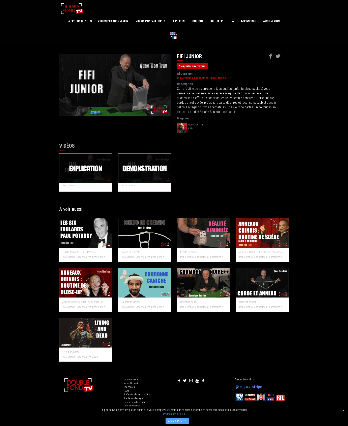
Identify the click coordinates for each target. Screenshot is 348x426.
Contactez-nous (131, 379)
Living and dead (71, 351)
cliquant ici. (184, 112)
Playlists (178, 21)
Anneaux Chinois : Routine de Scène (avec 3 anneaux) (262, 252)
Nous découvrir (131, 383)
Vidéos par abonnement (114, 21)
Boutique (197, 21)
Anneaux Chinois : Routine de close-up (82, 301)
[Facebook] (179, 380)
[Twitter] (185, 380)
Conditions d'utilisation (135, 402)
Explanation (69, 185)
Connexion (272, 21)
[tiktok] (203, 380)
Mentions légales (132, 405)
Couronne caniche (130, 301)
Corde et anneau (248, 301)
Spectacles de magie (133, 398)
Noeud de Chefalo (130, 252)
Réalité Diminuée (189, 252)
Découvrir (85, 233)
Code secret (217, 21)
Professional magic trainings (138, 394)
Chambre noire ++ (189, 301)
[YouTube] (197, 380)
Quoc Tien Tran (196, 124)
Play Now (86, 168)
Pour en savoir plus (174, 414)
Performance (128, 185)
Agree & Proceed (177, 421)
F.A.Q (126, 390)
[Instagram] (191, 380)
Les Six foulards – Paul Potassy (79, 252)
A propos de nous (80, 21)
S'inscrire (250, 21)
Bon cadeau (129, 387)
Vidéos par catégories (151, 21)
